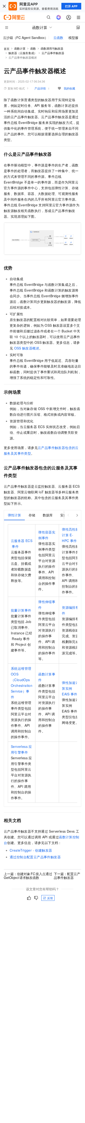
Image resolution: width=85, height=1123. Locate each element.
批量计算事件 (21, 610)
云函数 (58, 37)
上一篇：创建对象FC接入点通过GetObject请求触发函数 (28, 875)
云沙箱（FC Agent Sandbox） (25, 37)
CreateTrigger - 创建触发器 (31, 850)
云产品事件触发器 (53, 53)
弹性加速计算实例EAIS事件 (70, 688)
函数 (33, 48)
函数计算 (20, 48)
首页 (6, 49)
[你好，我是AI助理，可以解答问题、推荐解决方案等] (59, 17)
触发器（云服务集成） (22, 53)
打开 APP (71, 6)
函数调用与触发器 (52, 48)
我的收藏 (69, 88)
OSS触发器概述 (26, 348)
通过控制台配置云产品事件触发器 (35, 856)
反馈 (50, 898)
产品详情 (40, 88)
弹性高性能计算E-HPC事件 (70, 535)
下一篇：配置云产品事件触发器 (67, 875)
